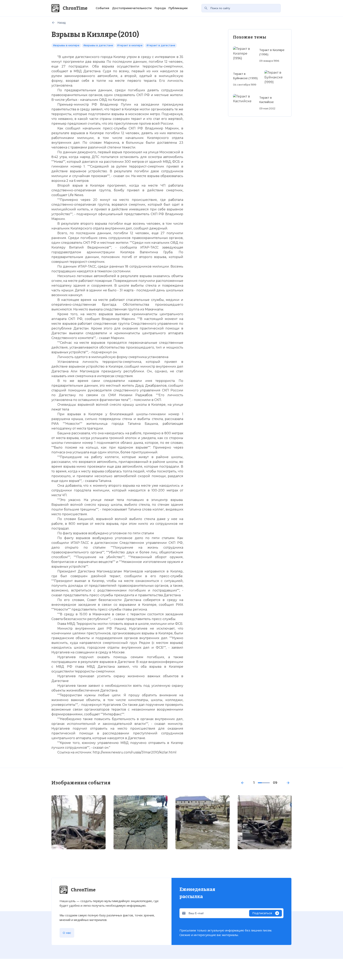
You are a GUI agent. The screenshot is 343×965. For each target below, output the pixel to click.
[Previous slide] (242, 782)
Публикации (178, 8)
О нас (67, 933)
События (102, 8)
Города (160, 8)
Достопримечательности (132, 8)
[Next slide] (288, 782)
